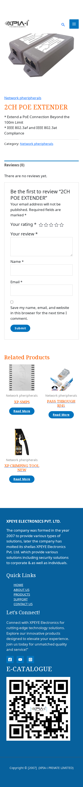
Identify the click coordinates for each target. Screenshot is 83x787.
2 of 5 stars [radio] (46, 225)
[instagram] (30, 659)
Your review (24, 234)
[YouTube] (20, 659)
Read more (21, 411)
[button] (63, 24)
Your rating (23, 224)
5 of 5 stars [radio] (61, 225)
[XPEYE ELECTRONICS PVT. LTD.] (17, 24)
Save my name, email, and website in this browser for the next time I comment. (39, 313)
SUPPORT (21, 599)
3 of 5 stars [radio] (51, 225)
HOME (18, 585)
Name (17, 261)
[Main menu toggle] (74, 24)
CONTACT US (23, 604)
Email (16, 281)
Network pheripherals (22, 97)
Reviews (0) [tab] (14, 165)
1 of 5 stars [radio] (41, 225)
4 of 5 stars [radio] (56, 225)
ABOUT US (21, 589)
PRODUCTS (22, 594)
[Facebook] (10, 659)
